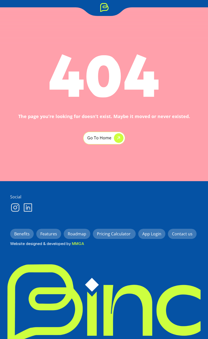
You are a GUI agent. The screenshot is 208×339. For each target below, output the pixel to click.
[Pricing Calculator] (121, 7)
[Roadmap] (87, 7)
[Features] (65, 7)
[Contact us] (143, 7)
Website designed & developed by (41, 243)
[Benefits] (42, 7)
